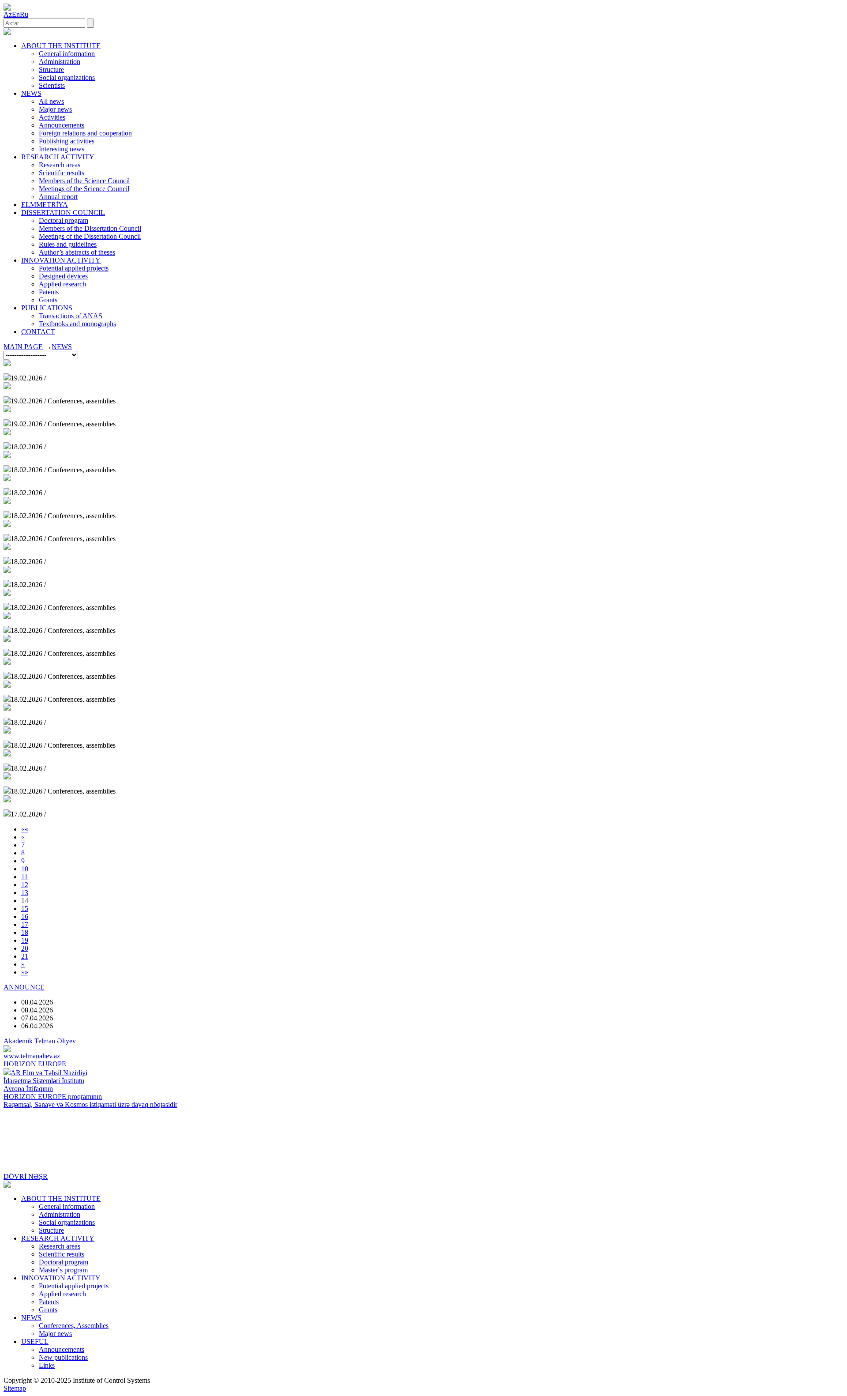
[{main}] (7, 32)
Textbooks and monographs (77, 323)
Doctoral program (63, 220)
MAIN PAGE (23, 346)
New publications (63, 1357)
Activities (52, 117)
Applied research (62, 284)
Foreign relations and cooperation (85, 133)
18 (24, 932)
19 (24, 940)
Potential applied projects (74, 268)
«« (24, 829)
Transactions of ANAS (70, 316)
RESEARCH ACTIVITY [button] (57, 157)
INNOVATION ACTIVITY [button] (61, 260)
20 (24, 948)
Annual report (58, 196)
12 (24, 884)
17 (24, 924)
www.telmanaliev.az (32, 1056)
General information (67, 53)
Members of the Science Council (84, 180)
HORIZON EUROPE (35, 1064)
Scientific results (61, 173)
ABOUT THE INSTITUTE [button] (61, 45)
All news (51, 101)
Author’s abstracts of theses (77, 252)
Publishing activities (66, 141)
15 (24, 908)
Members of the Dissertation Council (90, 228)
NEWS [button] (31, 93)
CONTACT (38, 331)
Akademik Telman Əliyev (40, 1041)
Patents (49, 292)
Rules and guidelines (68, 244)
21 (24, 956)
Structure (51, 69)
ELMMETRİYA (44, 204)
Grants (48, 300)
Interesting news (61, 149)
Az (8, 14)
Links (47, 1365)
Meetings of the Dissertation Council (90, 236)
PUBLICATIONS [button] (46, 308)
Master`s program (63, 1270)
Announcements (61, 125)
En (16, 14)
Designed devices (63, 276)
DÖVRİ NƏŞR (26, 1176)
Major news (55, 109)
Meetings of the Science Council (84, 188)
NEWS (62, 346)
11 (24, 876)
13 (24, 892)
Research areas (59, 165)
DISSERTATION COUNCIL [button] (63, 212)
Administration (59, 61)
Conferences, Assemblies (74, 1325)
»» (24, 972)
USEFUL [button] (35, 1341)
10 (24, 869)
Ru (24, 14)
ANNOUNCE (24, 987)
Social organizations (67, 77)
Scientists (52, 85)
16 (24, 916)
